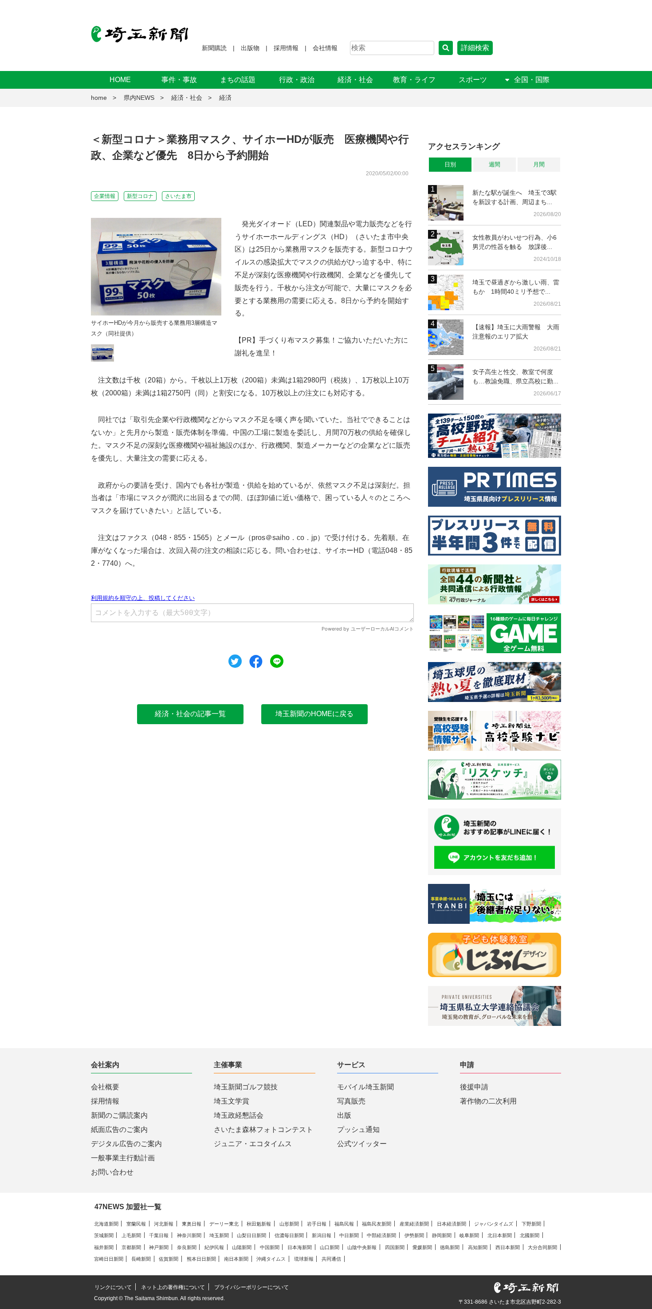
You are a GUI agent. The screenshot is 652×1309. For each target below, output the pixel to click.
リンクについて (113, 1287)
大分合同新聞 (542, 1247)
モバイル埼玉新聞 (365, 1087)
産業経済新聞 (414, 1223)
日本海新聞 (299, 1247)
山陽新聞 (241, 1247)
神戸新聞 (159, 1247)
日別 (450, 164)
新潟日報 (321, 1235)
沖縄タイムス (271, 1259)
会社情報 (325, 48)
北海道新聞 (106, 1223)
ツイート (235, 661)
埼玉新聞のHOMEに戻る (314, 714)
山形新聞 (289, 1223)
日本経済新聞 (451, 1223)
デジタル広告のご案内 (126, 1143)
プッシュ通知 (358, 1129)
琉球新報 (304, 1259)
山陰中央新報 (362, 1247)
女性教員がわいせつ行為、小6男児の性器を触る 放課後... (514, 242)
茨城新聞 (104, 1235)
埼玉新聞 (219, 1235)
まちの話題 (237, 79)
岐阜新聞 (469, 1235)
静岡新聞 (442, 1235)
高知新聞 (477, 1247)
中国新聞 (269, 1247)
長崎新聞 (141, 1259)
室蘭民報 (136, 1223)
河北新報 (163, 1223)
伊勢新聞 (414, 1235)
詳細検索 (475, 47)
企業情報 (104, 196)
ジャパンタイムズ (493, 1223)
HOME (120, 79)
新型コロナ (140, 196)
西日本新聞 (507, 1247)
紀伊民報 (214, 1247)
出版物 (250, 48)
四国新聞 (395, 1247)
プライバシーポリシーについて (251, 1287)
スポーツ (473, 79)
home (99, 97)
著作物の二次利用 (488, 1101)
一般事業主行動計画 (123, 1158)
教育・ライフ (414, 79)
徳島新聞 (450, 1247)
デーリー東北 (224, 1223)
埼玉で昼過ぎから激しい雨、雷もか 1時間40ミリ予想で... (515, 287)
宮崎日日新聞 (108, 1259)
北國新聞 (529, 1235)
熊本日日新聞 (201, 1259)
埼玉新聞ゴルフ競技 (246, 1087)
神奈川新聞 (189, 1235)
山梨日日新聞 (251, 1235)
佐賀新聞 (168, 1259)
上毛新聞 (131, 1235)
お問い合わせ (112, 1172)
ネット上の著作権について (173, 1287)
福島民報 (344, 1223)
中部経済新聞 (381, 1235)
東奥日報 (191, 1223)
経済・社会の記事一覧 (190, 714)
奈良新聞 (186, 1247)
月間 (539, 164)
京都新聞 (131, 1247)
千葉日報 (159, 1235)
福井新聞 (104, 1247)
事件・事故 (179, 79)
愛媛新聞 (422, 1247)
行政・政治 (296, 79)
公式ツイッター (362, 1143)
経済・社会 (355, 79)
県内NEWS (139, 97)
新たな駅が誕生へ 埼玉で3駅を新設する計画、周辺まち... (514, 197)
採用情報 (286, 48)
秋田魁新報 (259, 1223)
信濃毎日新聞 (289, 1235)
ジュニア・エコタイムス (253, 1143)
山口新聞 (329, 1247)
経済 (225, 97)
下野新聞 (531, 1223)
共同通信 (331, 1259)
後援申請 (474, 1087)
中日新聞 (349, 1235)
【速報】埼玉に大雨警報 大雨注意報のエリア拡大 (515, 331)
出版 (344, 1115)
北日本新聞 (499, 1235)
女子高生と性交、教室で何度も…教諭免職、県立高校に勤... (515, 376)
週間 (494, 164)
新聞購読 (214, 48)
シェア (256, 661)
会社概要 (105, 1087)
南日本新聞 (236, 1259)
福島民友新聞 (376, 1223)
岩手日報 (316, 1223)
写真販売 (351, 1101)
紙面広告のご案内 (119, 1129)
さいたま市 (178, 196)
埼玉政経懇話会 (238, 1115)
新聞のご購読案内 (119, 1115)
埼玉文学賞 (231, 1101)
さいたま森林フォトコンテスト (263, 1129)
